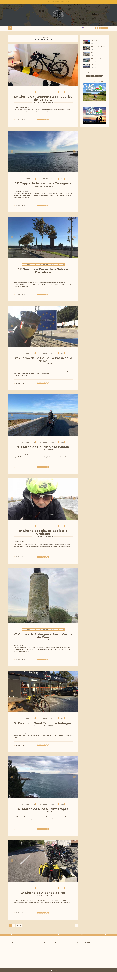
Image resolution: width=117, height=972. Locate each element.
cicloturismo (38, 102)
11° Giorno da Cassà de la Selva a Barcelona (43, 270)
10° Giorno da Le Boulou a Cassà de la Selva (43, 359)
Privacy (55, 970)
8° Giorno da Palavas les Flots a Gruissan (43, 532)
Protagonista (36, 28)
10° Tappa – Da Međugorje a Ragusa (97, 41)
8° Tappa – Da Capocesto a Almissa (97, 53)
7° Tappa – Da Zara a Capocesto (97, 59)
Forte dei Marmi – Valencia (47, 91)
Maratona (50, 28)
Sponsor (57, 28)
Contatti (64, 28)
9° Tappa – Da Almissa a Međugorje (98, 47)
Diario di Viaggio (27, 28)
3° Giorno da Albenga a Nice (43, 893)
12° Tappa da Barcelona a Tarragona (43, 183)
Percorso (44, 28)
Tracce (61, 91)
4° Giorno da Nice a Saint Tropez (43, 809)
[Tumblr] (105, 935)
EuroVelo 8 (18, 28)
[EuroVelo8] (58, 14)
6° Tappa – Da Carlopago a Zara (97, 65)
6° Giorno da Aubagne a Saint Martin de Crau (43, 635)
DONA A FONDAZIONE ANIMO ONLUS (58, 2)
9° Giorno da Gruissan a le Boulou (43, 447)
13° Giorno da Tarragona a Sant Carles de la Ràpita (43, 98)
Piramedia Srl (68, 970)
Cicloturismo (81, 970)
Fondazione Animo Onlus (74, 28)
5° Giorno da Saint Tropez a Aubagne (43, 723)
